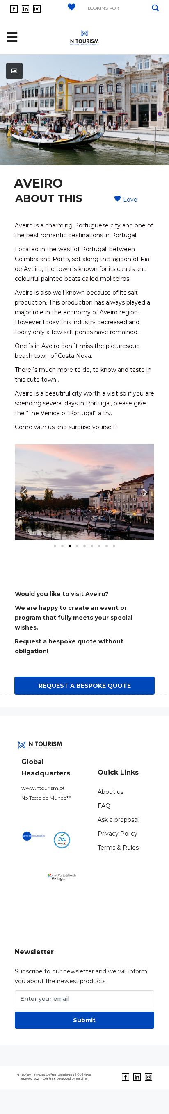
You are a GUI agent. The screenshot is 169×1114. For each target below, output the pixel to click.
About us (110, 792)
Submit (84, 1020)
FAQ (104, 805)
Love (130, 199)
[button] (55, 546)
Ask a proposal (118, 819)
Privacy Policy (117, 833)
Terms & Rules (118, 847)
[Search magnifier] (156, 8)
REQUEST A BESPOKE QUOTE (85, 685)
